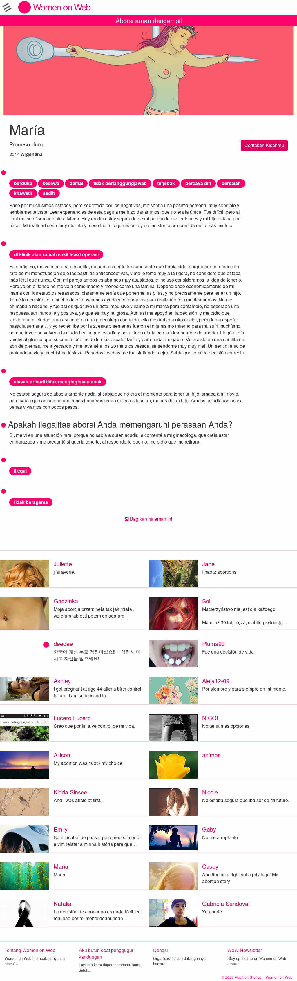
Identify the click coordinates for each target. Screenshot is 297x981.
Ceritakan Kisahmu (264, 145)
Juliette (63, 564)
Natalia (62, 903)
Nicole (210, 792)
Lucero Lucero (72, 718)
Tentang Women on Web (30, 950)
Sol (206, 601)
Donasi (160, 950)
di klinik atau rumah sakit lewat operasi (56, 254)
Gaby (209, 829)
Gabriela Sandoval (225, 903)
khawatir (23, 193)
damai (76, 183)
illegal (20, 470)
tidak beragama (31, 502)
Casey (210, 866)
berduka (23, 183)
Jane (208, 564)
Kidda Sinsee (70, 792)
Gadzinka (66, 601)
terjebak (166, 183)
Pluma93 (213, 643)
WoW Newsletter (244, 950)
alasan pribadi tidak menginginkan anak (58, 381)
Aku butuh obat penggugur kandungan (106, 953)
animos (211, 755)
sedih (49, 193)
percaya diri (198, 183)
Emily (61, 829)
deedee (63, 643)
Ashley (62, 680)
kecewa (51, 183)
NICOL (211, 718)
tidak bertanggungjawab (120, 183)
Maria (61, 866)
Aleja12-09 (215, 680)
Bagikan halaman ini (150, 518)
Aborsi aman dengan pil (148, 20)
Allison (62, 755)
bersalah (231, 183)
